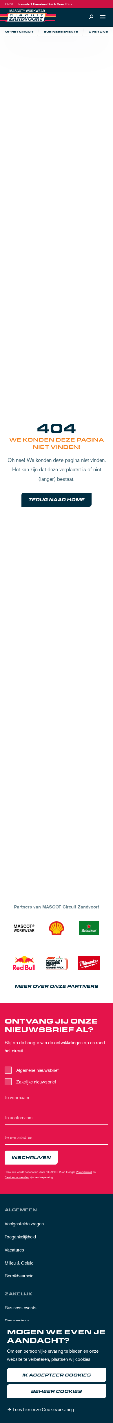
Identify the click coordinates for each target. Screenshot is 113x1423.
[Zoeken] (91, 17)
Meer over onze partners (57, 986)
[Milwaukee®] (89, 963)
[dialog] (56, 1372)
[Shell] (56, 928)
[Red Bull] (24, 963)
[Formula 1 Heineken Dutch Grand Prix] (56, 963)
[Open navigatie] (102, 17)
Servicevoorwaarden (17, 1177)
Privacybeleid (84, 1172)
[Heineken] (89, 928)
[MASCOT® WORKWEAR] (24, 928)
